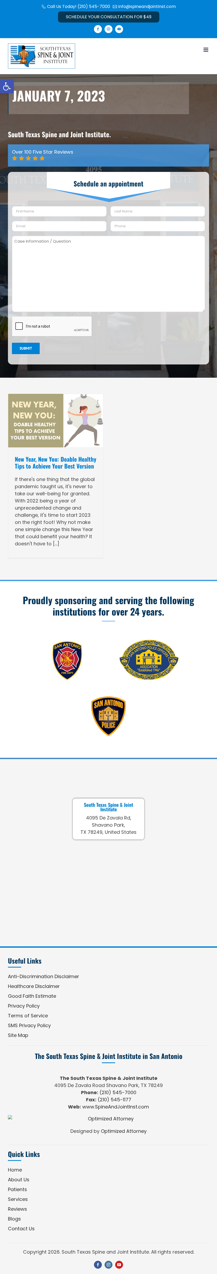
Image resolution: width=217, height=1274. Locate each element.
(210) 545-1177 (114, 1099)
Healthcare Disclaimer (34, 986)
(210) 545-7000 (118, 1092)
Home (15, 1169)
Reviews (17, 1209)
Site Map (18, 1035)
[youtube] (119, 1265)
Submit (26, 348)
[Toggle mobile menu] (206, 49)
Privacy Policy (24, 1006)
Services (18, 1199)
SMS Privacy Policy (29, 1025)
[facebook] (98, 1265)
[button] (7, 86)
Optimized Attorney (124, 1131)
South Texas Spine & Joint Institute (108, 806)
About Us (18, 1179)
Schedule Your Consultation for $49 (108, 17)
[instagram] (108, 1265)
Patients (17, 1189)
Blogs (14, 1218)
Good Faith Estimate (32, 996)
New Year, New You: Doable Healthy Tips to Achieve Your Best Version (55, 462)
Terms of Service (28, 1015)
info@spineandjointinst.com (147, 7)
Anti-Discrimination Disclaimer (43, 976)
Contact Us (21, 1228)
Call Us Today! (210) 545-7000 (78, 7)
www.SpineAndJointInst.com (115, 1106)
